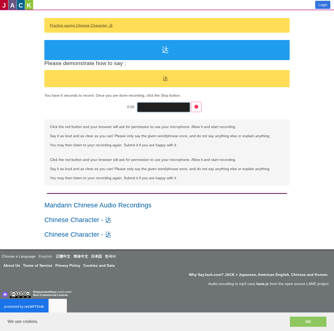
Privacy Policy (67, 265)
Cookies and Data (99, 265)
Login (322, 5)
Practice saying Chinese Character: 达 (81, 25)
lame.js (262, 284)
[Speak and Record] (196, 107)
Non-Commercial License (50, 295)
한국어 (110, 256)
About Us (11, 265)
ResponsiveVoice (45, 291)
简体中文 (81, 256)
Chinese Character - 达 (77, 219)
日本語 (96, 256)
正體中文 (63, 256)
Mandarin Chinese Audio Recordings (98, 205)
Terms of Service (37, 265)
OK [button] (308, 322)
